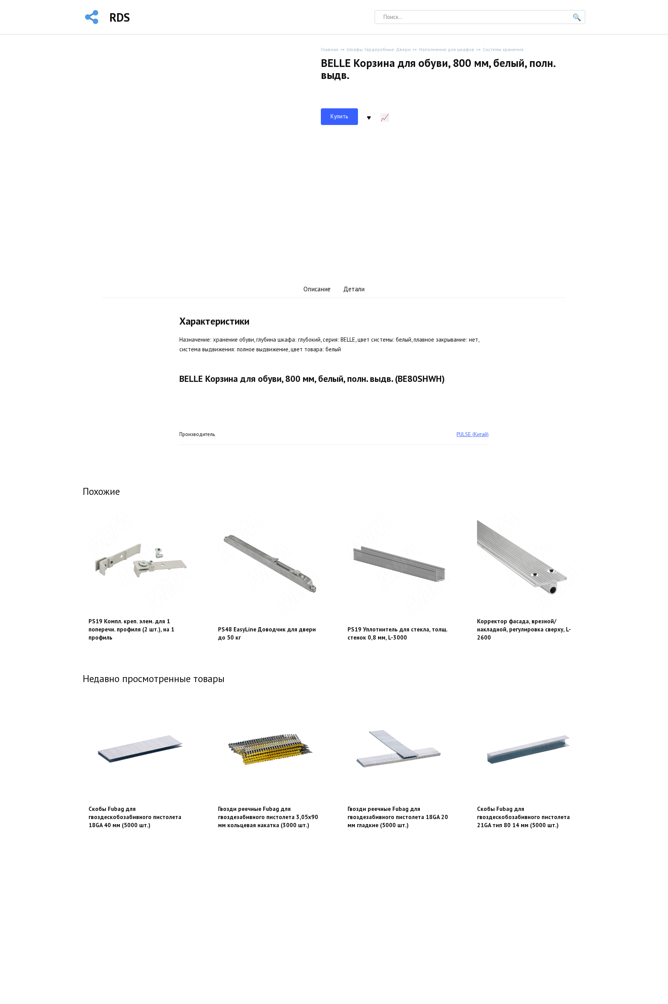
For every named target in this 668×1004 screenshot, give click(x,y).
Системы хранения (503, 49)
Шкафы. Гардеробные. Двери (379, 49)
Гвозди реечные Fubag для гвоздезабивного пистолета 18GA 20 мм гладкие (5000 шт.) (398, 817)
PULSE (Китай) (473, 434)
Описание (317, 289)
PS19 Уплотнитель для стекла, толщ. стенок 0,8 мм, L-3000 (397, 633)
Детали (354, 289)
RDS (119, 17)
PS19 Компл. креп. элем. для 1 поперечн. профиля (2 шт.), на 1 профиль (131, 629)
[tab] (317, 289)
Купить (339, 116)
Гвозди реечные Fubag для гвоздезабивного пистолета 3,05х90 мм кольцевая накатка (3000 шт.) (268, 817)
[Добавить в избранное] (369, 117)
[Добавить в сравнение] (385, 117)
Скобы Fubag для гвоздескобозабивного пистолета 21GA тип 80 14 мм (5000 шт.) (523, 817)
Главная (329, 49)
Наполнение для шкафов (446, 49)
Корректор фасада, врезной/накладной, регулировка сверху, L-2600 (524, 629)
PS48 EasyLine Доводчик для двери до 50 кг (267, 633)
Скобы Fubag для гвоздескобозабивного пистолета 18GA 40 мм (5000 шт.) (135, 817)
